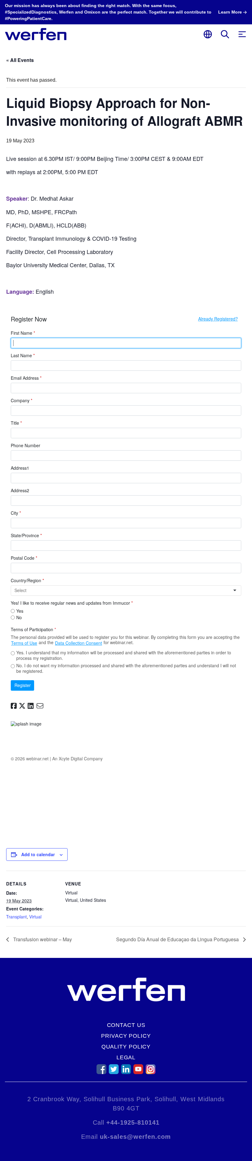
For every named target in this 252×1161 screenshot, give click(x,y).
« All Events (20, 59)
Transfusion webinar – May (42, 939)
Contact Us (126, 1025)
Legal (126, 1057)
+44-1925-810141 (132, 1122)
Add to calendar (38, 854)
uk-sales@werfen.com (135, 1136)
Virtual (35, 917)
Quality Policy (126, 1047)
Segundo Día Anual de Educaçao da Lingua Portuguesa (178, 939)
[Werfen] (35, 34)
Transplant (16, 917)
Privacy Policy (126, 1036)
